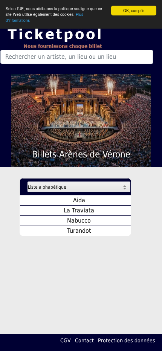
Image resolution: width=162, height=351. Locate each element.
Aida (79, 200)
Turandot (79, 230)
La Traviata (79, 210)
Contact (84, 340)
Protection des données (126, 340)
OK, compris (133, 10)
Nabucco (79, 220)
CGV (65, 340)
